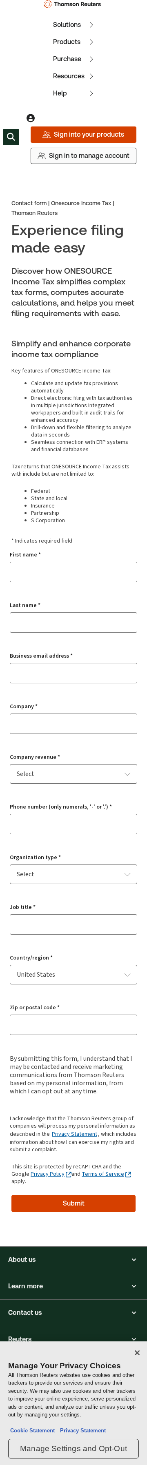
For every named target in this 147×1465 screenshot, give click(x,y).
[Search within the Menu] (11, 137)
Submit (74, 1203)
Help (60, 93)
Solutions (67, 25)
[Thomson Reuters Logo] (74, 4)
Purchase (67, 59)
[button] (73, 1260)
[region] (73, 1403)
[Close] (137, 1353)
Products (66, 42)
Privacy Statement (74, 1134)
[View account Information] (30, 118)
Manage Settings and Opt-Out (73, 1448)
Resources (69, 76)
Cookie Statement (32, 1430)
